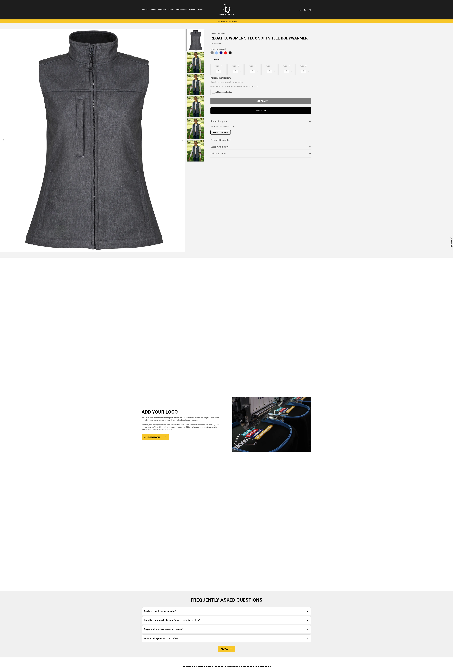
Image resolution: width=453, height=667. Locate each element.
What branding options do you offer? (161, 638)
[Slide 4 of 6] (195, 106)
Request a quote (219, 121)
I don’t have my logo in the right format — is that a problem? (172, 620)
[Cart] (309, 9)
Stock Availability (219, 146)
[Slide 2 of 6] (195, 62)
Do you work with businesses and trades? (163, 629)
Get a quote (261, 111)
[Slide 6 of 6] (195, 151)
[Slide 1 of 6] (195, 40)
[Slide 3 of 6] (195, 84)
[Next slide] (308, 21)
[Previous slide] (142, 21)
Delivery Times (218, 153)
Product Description (220, 140)
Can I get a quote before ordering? (160, 611)
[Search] (299, 9)
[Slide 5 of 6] (195, 128)
